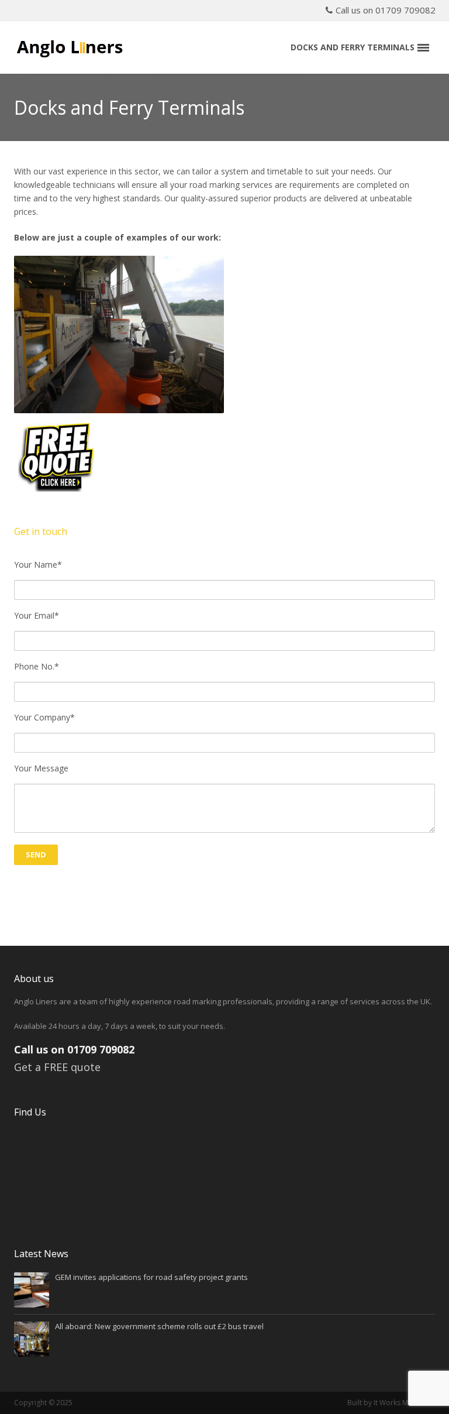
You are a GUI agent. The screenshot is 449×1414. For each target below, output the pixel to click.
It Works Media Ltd (404, 1403)
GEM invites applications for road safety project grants (151, 1277)
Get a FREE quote (57, 1067)
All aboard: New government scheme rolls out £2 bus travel (159, 1326)
